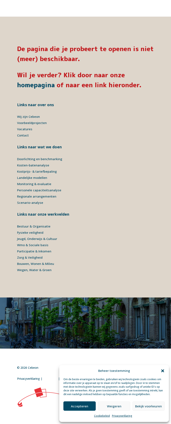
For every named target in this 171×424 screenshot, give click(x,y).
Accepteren (79, 406)
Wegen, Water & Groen (34, 270)
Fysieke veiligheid (30, 232)
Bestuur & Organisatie (33, 226)
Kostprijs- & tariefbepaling (37, 171)
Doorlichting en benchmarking (39, 159)
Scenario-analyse (30, 202)
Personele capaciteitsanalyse (39, 190)
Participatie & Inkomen (34, 251)
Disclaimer (50, 379)
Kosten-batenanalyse (33, 165)
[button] (163, 371)
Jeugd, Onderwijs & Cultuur (37, 239)
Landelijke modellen (32, 178)
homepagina (36, 85)
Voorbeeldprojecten (32, 123)
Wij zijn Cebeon (28, 116)
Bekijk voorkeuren (148, 406)
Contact (23, 135)
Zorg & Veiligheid (30, 257)
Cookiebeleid (102, 416)
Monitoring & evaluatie (34, 184)
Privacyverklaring (122, 416)
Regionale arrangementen (36, 196)
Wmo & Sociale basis (32, 245)
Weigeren (114, 406)
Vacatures (24, 129)
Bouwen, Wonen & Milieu (35, 264)
